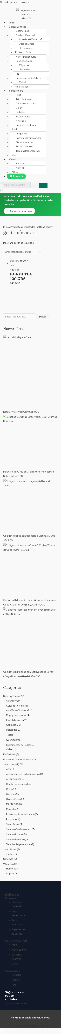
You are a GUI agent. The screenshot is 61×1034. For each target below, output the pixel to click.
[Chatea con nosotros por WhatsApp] (2, 1031)
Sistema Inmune (24, 142)
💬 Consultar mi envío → (19, 211)
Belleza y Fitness (11, 696)
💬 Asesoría (16, 176)
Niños (15, 172)
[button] (34, 27)
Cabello (23, 82)
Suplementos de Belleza (18, 745)
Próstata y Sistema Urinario (23, 127)
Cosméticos (22, 30)
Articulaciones (23, 99)
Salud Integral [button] (16, 90)
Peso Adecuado (14, 720)
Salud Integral (10, 764)
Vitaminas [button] (14, 159)
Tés (17, 73)
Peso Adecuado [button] (24, 61)
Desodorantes (26, 43)
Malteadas (24, 69)
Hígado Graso (23, 116)
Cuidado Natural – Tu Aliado (14, 2)
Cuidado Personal (15, 705)
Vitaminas (8, 864)
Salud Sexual (13, 824)
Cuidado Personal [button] (25, 35)
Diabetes (20, 112)
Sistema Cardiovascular (28, 138)
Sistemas (8, 859)
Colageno (11, 700)
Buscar (42, 316)
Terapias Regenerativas (28, 150)
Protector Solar (23, 52)
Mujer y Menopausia (26, 56)
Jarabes (10, 854)
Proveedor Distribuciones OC (18, 759)
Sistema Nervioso (25, 146)
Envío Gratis (9, 754)
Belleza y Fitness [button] (17, 26)
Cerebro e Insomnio (26, 103)
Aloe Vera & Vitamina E (30, 39)
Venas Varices (22, 86)
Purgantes (21, 133)
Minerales (21, 120)
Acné (18, 94)
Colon (19, 107)
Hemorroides (26, 48)
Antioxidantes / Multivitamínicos (23, 774)
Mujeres (20, 167)
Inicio (12, 22)
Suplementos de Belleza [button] (28, 78)
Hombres (21, 163)
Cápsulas (24, 65)
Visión (15, 155)
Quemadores (13, 739)
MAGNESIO (12, 804)
